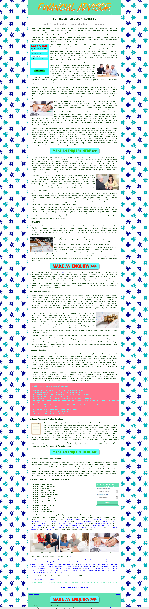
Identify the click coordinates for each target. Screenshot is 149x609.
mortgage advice (101, 523)
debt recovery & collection (87, 527)
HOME (93, 14)
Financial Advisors (105, 564)
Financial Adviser (37, 562)
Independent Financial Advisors (60, 562)
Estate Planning (41, 560)
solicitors (42, 523)
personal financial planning (72, 425)
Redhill (65, 272)
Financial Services (101, 562)
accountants (34, 527)
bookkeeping (98, 519)
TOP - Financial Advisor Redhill (43, 579)
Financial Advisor (75, 560)
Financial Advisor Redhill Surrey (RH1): (48, 29)
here (99, 475)
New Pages (36, 594)
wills (49, 530)
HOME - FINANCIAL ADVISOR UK (74, 588)
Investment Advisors (46, 564)
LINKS (97, 14)
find (36, 463)
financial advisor (45, 39)
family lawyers (57, 527)
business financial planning (71, 523)
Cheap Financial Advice (94, 560)
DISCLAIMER (115, 14)
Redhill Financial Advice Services (50, 480)
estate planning (84, 521)
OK (111, 608)
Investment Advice (58, 560)
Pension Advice (112, 560)
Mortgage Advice (87, 566)
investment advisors (100, 525)
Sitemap (31, 594)
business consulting (38, 525)
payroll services (73, 519)
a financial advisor (108, 517)
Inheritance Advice (83, 562)
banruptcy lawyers (58, 521)
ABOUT (102, 14)
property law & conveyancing (69, 525)
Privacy (118, 594)
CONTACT (108, 14)
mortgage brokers (109, 521)
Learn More (103, 608)
